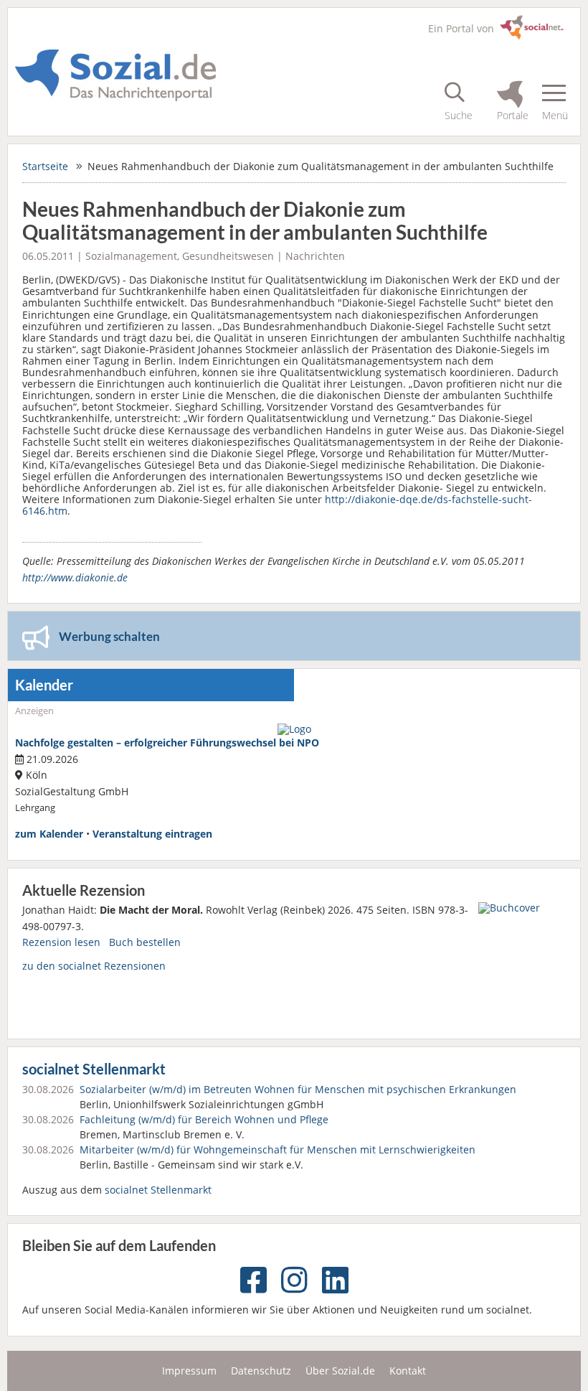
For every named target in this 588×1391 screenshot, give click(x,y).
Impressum (189, 1370)
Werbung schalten (109, 636)
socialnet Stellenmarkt (94, 1069)
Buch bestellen (145, 942)
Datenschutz (261, 1370)
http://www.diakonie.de (75, 577)
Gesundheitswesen (228, 256)
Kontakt (407, 1370)
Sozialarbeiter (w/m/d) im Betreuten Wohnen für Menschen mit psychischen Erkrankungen (298, 1089)
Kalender (44, 685)
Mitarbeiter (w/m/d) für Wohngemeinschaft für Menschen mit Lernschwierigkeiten (277, 1149)
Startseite (45, 166)
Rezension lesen (61, 942)
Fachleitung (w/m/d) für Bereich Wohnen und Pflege (204, 1119)
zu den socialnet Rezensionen (94, 966)
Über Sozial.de (340, 1370)
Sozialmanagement (131, 256)
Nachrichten (315, 256)
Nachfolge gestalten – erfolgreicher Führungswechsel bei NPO (167, 742)
